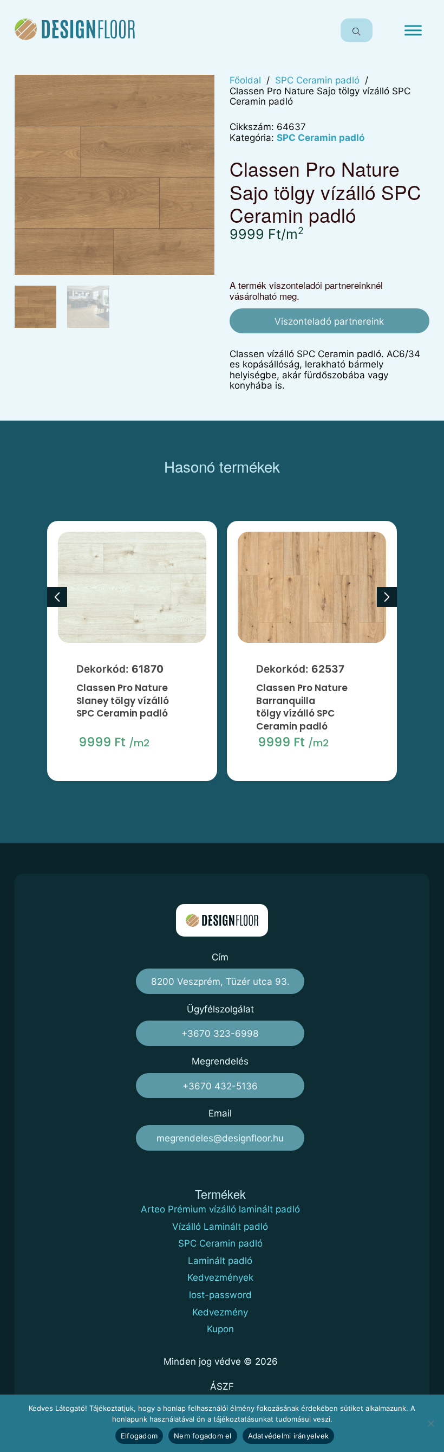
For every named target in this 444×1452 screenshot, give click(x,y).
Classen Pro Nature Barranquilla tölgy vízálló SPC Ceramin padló (302, 707)
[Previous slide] (57, 597)
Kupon (220, 1329)
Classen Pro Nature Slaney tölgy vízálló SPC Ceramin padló (122, 701)
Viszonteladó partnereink (329, 321)
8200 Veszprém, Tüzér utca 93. (220, 981)
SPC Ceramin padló (317, 80)
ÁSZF (222, 1386)
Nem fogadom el (203, 1435)
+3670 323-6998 (220, 1033)
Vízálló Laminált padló (220, 1227)
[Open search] (357, 30)
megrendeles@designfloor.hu (220, 1138)
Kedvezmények (220, 1278)
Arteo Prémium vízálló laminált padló (220, 1209)
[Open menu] (413, 30)
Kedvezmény (220, 1312)
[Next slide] (387, 597)
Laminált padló (220, 1261)
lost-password (220, 1295)
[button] (199, 89)
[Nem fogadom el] (430, 1423)
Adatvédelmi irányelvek (288, 1435)
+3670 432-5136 (220, 1086)
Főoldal (245, 80)
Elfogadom (139, 1435)
